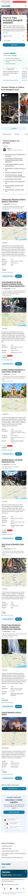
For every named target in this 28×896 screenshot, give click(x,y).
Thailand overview (6, 134)
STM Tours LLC (14, 352)
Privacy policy (20, 892)
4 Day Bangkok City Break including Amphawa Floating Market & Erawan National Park (14, 160)
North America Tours (6, 848)
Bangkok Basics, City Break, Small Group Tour (15, 169)
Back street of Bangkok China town (13, 172)
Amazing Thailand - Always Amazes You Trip (15, 182)
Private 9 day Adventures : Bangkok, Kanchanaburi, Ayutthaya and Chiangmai (15, 175)
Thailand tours (4, 9)
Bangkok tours (10, 9)
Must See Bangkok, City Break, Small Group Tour (14, 186)
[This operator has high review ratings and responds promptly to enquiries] (13, 442)
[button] (14, 272)
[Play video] (10, 108)
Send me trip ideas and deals (11, 884)
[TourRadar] (6, 6)
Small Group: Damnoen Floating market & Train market (10, 80)
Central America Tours (7, 846)
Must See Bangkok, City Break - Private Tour (14, 190)
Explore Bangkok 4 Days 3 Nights (13, 179)
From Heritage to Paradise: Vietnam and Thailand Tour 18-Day (14, 854)
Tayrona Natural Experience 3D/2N (10, 850)
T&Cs (16, 892)
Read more (5, 32)
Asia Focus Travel (14, 766)
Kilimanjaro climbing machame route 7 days (12, 857)
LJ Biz (12, 264)
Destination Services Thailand (17, 440)
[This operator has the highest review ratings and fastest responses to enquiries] (20, 352)
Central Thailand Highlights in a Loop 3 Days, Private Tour (14, 165)
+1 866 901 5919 (6, 2)
